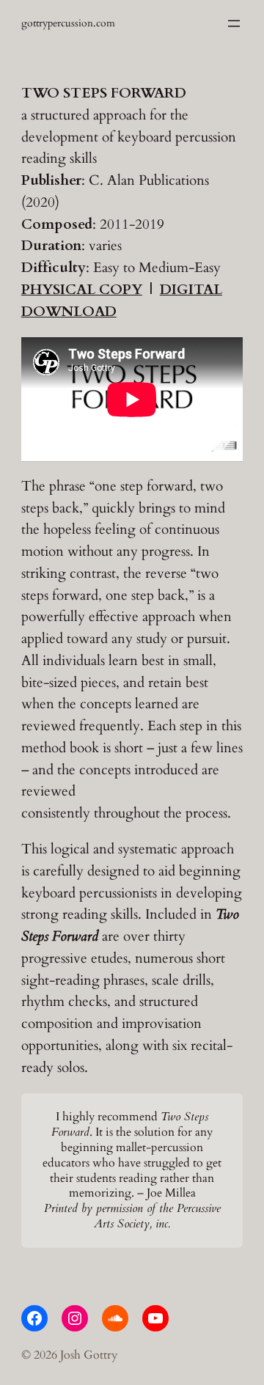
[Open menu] (234, 23)
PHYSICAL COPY (81, 289)
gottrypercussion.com (68, 23)
